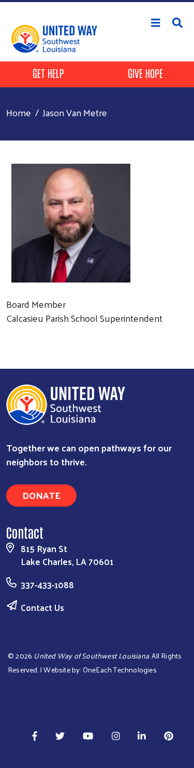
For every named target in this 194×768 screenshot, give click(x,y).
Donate (41, 495)
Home (18, 112)
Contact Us (42, 607)
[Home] (97, 1)
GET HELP (48, 73)
